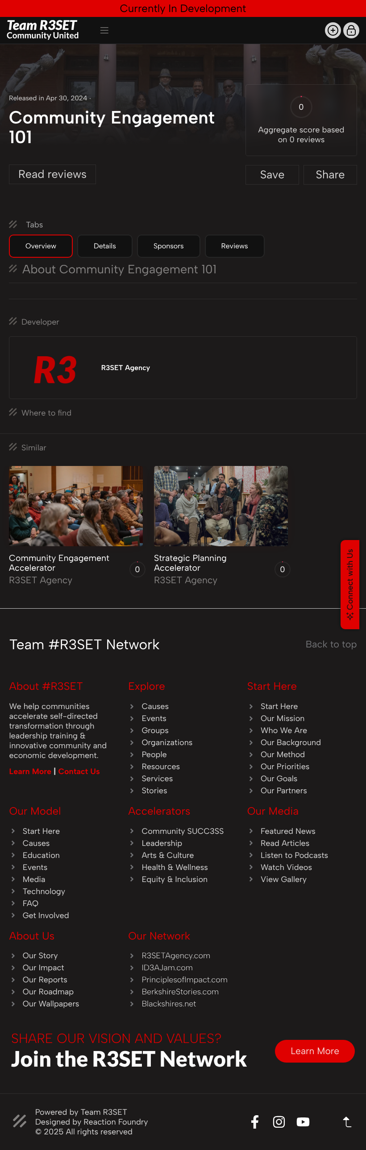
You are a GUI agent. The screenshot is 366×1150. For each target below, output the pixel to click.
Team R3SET (43, 29)
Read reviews (52, 174)
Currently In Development (183, 8)
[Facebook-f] (255, 1122)
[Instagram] (279, 1122)
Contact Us (79, 771)
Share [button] (330, 174)
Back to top (331, 644)
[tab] (41, 246)
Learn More (31, 771)
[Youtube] (303, 1122)
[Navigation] (104, 30)
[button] (333, 30)
